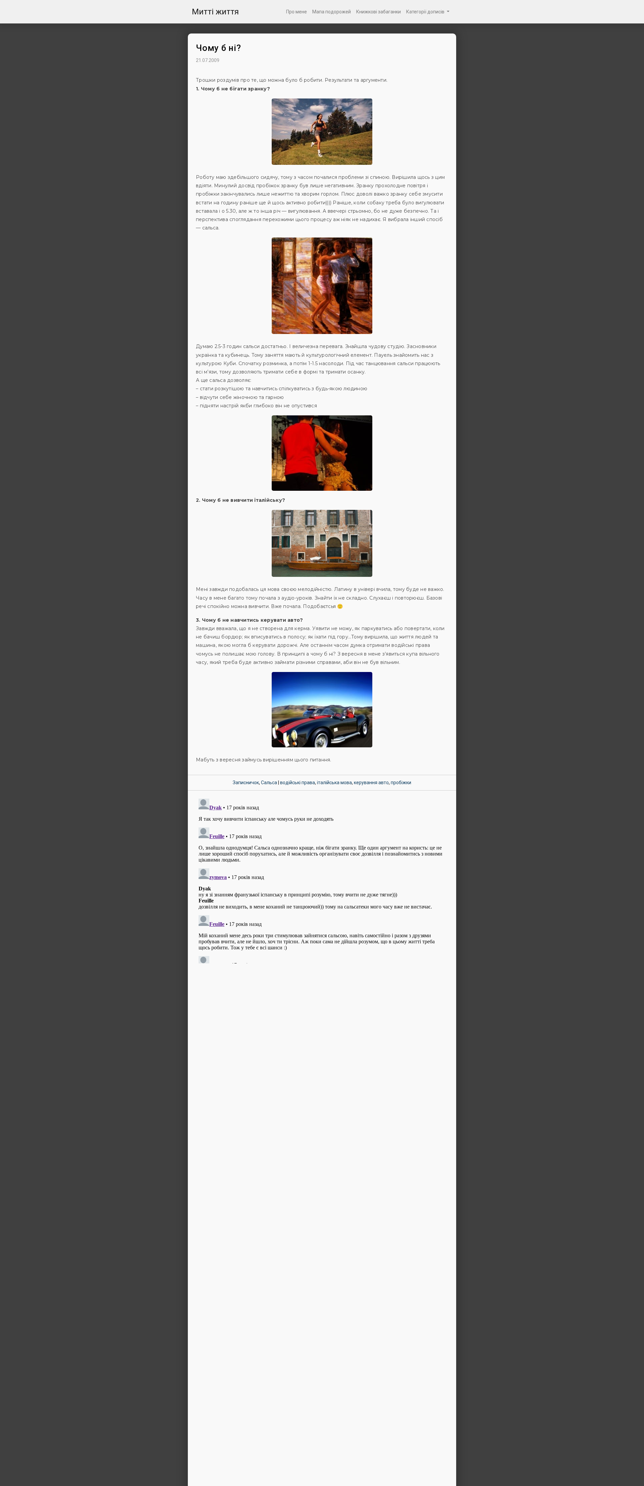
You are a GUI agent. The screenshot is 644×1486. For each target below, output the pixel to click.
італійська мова (334, 782)
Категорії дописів (425, 11)
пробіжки (401, 782)
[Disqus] (322, 879)
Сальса (269, 782)
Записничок (246, 782)
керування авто (371, 782)
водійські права (297, 782)
